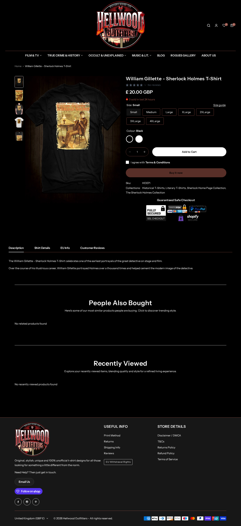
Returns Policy (166, 447)
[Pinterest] (35, 501)
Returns (109, 441)
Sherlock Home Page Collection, (206, 188)
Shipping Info (112, 447)
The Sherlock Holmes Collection (145, 192)
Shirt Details (42, 248)
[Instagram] (27, 501)
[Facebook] (18, 501)
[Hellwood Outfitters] (120, 25)
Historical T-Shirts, (154, 188)
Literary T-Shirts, (176, 188)
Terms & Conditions (157, 162)
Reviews (109, 453)
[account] (216, 25)
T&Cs (161, 441)
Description (16, 248)
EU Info (65, 248)
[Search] (208, 25)
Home (18, 66)
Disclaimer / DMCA (169, 435)
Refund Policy (166, 453)
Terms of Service (168, 459)
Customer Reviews (92, 248)
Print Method (112, 435)
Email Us (24, 481)
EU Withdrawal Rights (118, 462)
